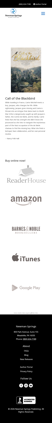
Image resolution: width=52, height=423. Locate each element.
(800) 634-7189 (25, 4)
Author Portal (40, 4)
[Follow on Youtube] (31, 385)
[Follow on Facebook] (21, 385)
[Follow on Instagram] (26, 385)
